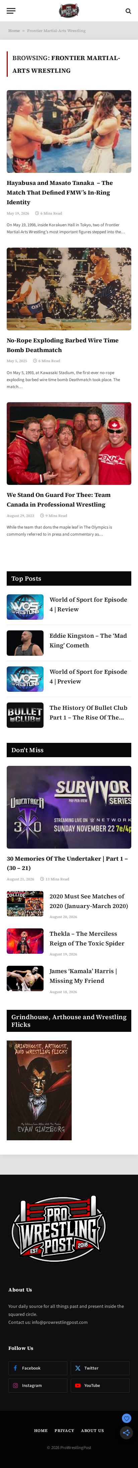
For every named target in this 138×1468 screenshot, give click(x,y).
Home (14, 30)
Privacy (64, 1430)
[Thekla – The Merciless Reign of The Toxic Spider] (25, 941)
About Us (92, 1430)
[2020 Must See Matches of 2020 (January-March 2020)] (25, 903)
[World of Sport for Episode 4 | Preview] (25, 679)
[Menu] (11, 10)
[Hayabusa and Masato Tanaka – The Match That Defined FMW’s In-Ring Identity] (69, 131)
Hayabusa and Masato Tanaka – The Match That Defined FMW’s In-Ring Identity (60, 192)
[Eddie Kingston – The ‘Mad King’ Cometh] (25, 643)
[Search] (127, 10)
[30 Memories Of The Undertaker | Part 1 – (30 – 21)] (69, 807)
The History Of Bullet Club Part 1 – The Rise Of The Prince (88, 717)
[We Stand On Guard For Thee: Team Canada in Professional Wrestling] (69, 443)
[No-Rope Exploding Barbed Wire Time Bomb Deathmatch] (69, 289)
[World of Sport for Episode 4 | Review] (25, 607)
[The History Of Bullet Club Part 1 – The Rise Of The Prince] (25, 715)
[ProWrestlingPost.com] (69, 11)
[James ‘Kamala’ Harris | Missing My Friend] (25, 978)
